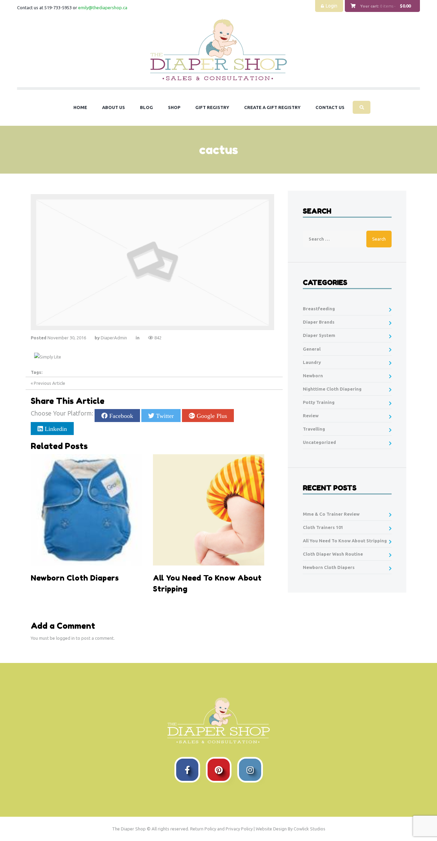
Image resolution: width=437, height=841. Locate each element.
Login (331, 6)
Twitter (164, 415)
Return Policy (203, 828)
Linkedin (55, 428)
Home (80, 107)
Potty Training (319, 402)
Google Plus (211, 415)
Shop (174, 107)
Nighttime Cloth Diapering (332, 388)
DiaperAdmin (114, 337)
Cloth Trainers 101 (323, 527)
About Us (113, 107)
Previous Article (49, 383)
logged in (65, 638)
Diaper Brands (319, 322)
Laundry (312, 362)
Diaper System (319, 335)
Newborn (313, 375)
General (312, 349)
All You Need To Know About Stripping (345, 540)
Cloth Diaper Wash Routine (333, 554)
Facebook (120, 415)
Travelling (314, 428)
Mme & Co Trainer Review (331, 514)
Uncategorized (319, 442)
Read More (51, 595)
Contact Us (329, 107)
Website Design (271, 828)
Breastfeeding (319, 308)
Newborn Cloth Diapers (329, 567)
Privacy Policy (239, 828)
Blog (146, 107)
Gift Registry (212, 107)
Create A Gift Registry (272, 107)
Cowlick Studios (309, 828)
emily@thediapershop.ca (102, 7)
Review (311, 415)
